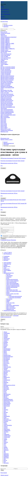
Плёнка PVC (4, 63)
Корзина (3, 16)
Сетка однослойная (5, 55)
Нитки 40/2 (3, 121)
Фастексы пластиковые (6, 105)
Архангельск (6, 338)
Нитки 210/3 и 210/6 (5, 129)
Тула (4, 444)
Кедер (2, 88)
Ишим (5, 376)
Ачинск (5, 341)
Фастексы (8, 304)
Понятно (3, 319)
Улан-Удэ (5, 448)
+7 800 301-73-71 (5, 11)
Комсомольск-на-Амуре (9, 385)
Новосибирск (6, 404)
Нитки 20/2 (3, 118)
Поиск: (2, 326)
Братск (5, 351)
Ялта (4, 461)
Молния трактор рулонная (7, 79)
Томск (4, 443)
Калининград (6, 379)
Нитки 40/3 (3, 122)
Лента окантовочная (11, 282)
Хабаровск (6, 453)
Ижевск (5, 373)
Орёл (4, 408)
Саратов (5, 427)
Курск (4, 391)
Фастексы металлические (7, 104)
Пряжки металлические (6, 96)
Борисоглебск (6, 350)
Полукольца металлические (7, 95)
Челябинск (6, 456)
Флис (2, 65)
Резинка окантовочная (6, 113)
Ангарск (5, 334)
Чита (4, 459)
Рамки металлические (6, 98)
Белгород (5, 344)
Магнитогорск (7, 394)
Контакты (5, 26)
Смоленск (5, 431)
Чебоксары (6, 455)
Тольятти (5, 442)
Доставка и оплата (7, 25)
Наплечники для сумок (6, 90)
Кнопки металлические (6, 101)
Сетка (4, 267)
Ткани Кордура (4, 59)
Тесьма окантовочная (6, 72)
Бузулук (5, 354)
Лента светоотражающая (7, 109)
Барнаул (5, 343)
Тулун (4, 446)
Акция (8, 37)
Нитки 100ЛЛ (4, 127)
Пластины (5, 144)
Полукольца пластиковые (7, 82)
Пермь (5, 414)
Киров (5, 383)
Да (1, 6)
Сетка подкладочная (6, 57)
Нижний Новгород (8, 399)
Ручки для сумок (5, 92)
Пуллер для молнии (5, 69)
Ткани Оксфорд (7, 262)
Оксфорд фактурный (6, 51)
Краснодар (6, 387)
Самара (5, 424)
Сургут (5, 438)
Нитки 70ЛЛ (4, 126)
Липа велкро (4, 108)
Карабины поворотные (6, 99)
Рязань (5, 422)
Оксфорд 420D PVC (5, 46)
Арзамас (5, 337)
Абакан (5, 332)
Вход (2, 14)
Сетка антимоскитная (6, 53)
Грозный (5, 368)
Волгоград (6, 361)
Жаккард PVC (4, 61)
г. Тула (2, 1)
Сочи (4, 433)
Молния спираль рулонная (7, 77)
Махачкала (6, 395)
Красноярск (6, 389)
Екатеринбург (6, 370)
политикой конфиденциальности (9, 316)
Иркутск (5, 374)
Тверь (4, 440)
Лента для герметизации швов (8, 114)
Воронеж (5, 365)
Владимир (5, 360)
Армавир (5, 335)
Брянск (5, 352)
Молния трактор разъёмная (7, 78)
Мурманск (6, 398)
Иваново (5, 372)
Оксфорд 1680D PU (5, 44)
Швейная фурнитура (8, 143)
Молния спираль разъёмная (7, 75)
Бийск (4, 347)
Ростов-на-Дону (7, 420)
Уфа (4, 451)
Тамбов (5, 439)
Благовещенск (6, 348)
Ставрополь (6, 434)
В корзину (3, 168)
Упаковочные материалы (7, 130)
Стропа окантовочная (6, 70)
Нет (3, 6)
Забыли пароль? (4, 475)
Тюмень (5, 447)
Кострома (5, 386)
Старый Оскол (7, 435)
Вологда (5, 364)
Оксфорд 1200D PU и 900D (7, 43)
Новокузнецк (6, 402)
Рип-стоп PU (4, 52)
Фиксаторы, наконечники (12, 305)
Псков (4, 417)
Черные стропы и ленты (6, 139)
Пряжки (8, 300)
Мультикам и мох (5, 138)
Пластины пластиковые (6, 81)
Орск (4, 411)
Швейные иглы (4, 131)
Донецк (5, 369)
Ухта (4, 452)
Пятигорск (6, 418)
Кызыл (5, 392)
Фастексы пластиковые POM (8, 107)
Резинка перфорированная (7, 112)
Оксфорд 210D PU (5, 38)
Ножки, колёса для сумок (7, 91)
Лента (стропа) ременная (12, 280)
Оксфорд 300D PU (5, 40)
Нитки (8, 292)
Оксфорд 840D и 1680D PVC (8, 48)
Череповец (6, 457)
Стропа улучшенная (5, 74)
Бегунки (8, 274)
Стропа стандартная (5, 73)
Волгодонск (6, 363)
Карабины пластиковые (6, 86)
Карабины (8, 276)
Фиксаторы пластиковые (7, 103)
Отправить (3, 238)
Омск (4, 407)
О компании (4, 240)
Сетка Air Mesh (4, 56)
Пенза (4, 413)
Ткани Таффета (4, 64)
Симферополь (6, 430)
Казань (5, 378)
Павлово (5, 412)
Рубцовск (5, 421)
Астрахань (6, 339)
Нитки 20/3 (3, 120)
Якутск (5, 460)
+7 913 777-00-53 (7, 252)
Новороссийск (7, 403)
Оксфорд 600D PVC (5, 47)
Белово (5, 346)
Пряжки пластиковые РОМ (7, 87)
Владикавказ (6, 359)
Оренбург (5, 409)
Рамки (7, 301)
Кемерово (5, 382)
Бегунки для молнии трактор (8, 68)
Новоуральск (6, 405)
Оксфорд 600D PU (5, 42)
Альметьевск (6, 333)
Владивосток (6, 357)
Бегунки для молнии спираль (8, 66)
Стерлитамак (6, 437)
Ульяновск (6, 449)
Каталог (5, 142)
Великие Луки (7, 355)
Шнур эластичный (5, 117)
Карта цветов (4, 31)
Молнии (8, 288)
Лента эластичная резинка (7, 110)
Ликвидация (4, 35)
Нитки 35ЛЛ (4, 123)
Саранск (5, 426)
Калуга (5, 381)
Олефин (3, 60)
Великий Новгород (8, 356)
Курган (5, 390)
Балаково (5, 342)
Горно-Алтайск (7, 367)
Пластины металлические (7, 94)
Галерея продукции (5, 33)
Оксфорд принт (4, 50)
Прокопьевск (6, 416)
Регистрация (7, 14)
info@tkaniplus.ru (5, 9)
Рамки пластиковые (5, 85)
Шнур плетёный (5, 116)
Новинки (3, 34)
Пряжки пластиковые (6, 83)
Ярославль (6, 462)
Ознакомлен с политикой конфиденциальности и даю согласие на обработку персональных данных (14, 236)
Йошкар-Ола (6, 377)
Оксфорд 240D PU (5, 39)
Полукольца (9, 298)
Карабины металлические (7, 100)
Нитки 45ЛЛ (4, 125)
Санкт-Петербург (7, 425)
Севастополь (6, 429)
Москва (5, 396)
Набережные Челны (8, 400)
